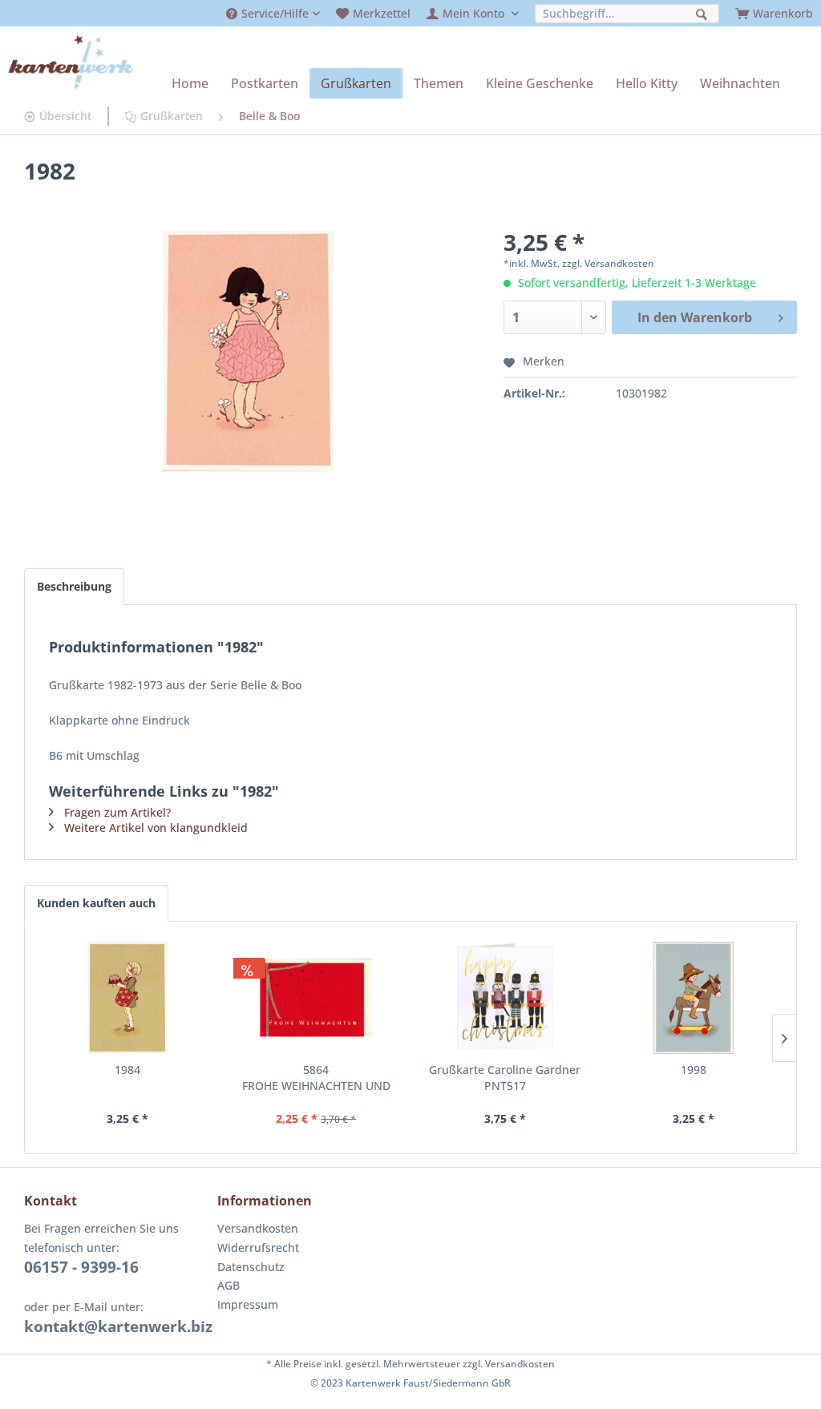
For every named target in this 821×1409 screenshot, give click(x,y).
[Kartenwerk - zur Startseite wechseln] (71, 62)
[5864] (316, 998)
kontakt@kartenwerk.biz (118, 1326)
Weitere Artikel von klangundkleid (156, 827)
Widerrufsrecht (258, 1247)
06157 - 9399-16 (81, 1267)
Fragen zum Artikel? (117, 812)
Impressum (247, 1304)
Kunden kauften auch (96, 902)
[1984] (127, 998)
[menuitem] (273, 13)
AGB (228, 1285)
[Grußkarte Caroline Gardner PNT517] (505, 998)
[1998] (694, 998)
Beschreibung (74, 586)
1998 (693, 1069)
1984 (127, 1069)
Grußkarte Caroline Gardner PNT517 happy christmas (504, 1078)
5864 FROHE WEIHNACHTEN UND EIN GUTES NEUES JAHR (316, 1078)
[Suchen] (703, 12)
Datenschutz (251, 1266)
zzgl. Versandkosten (608, 263)
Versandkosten (257, 1228)
